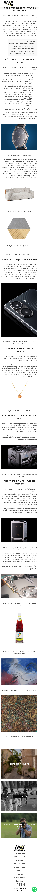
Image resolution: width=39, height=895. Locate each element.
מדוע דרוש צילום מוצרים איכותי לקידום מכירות (21, 44)
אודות (20, 874)
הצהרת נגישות (19, 877)
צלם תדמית (20, 856)
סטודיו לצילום (25, 426)
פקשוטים (19, 860)
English (19, 881)
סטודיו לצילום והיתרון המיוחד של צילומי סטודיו (22, 51)
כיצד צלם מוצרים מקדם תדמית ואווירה (23, 46)
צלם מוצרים (5, 276)
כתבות (19, 870)
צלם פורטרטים (19, 867)
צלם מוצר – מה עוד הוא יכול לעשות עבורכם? (22, 54)
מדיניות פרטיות (19, 890)
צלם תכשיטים (19, 863)
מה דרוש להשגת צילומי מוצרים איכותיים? (23, 49)
